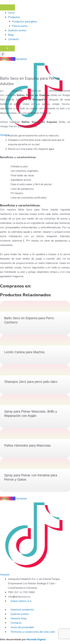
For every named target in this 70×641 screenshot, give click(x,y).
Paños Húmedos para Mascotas (27, 445)
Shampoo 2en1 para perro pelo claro (30, 381)
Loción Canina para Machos (24, 352)
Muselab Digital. (36, 639)
